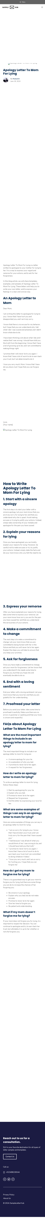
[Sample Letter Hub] (11, 7)
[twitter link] (8, 1179)
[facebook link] (13, 1179)
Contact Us (10, 1156)
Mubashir (16, 79)
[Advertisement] (22, 40)
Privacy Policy (8, 1195)
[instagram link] (4, 1179)
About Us (7, 1198)
